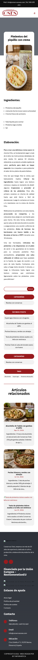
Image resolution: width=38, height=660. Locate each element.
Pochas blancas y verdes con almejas (18, 331)
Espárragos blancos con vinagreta (17, 318)
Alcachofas (8, 376)
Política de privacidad (11, 601)
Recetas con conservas (14, 303)
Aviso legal (8, 598)
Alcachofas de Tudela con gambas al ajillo (19, 324)
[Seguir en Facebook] (6, 562)
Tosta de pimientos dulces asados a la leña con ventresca (19, 338)
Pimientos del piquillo (27, 376)
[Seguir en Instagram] (11, 562)
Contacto (7, 608)
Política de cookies (10, 604)
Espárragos (16, 376)
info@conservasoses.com (16, 2)
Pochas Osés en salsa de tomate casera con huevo (19, 346)
